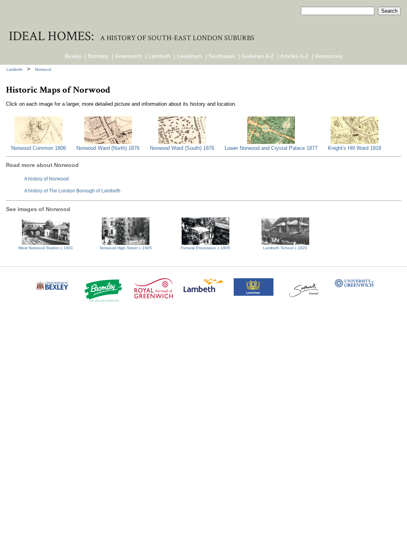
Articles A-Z (294, 56)
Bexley (73, 56)
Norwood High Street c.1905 (126, 248)
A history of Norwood (46, 178)
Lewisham (189, 56)
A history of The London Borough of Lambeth (72, 190)
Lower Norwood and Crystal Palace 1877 (271, 148)
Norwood (43, 69)
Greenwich (128, 56)
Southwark (222, 56)
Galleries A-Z (258, 56)
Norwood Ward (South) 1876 (182, 148)
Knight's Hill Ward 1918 (354, 148)
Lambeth (159, 56)
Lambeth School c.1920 (285, 248)
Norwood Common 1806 (38, 148)
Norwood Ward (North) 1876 (108, 148)
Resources (328, 56)
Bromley (98, 56)
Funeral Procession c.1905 (205, 248)
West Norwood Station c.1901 (45, 248)
